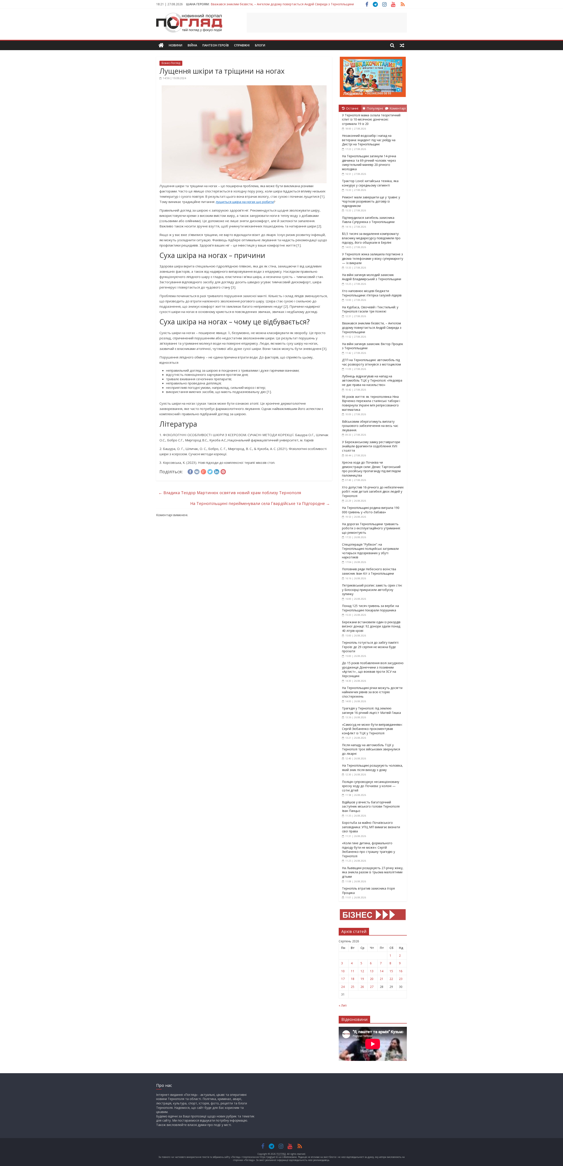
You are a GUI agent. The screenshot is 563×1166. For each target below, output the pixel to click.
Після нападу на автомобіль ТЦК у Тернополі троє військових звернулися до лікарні (371, 749)
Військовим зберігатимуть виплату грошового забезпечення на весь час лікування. (370, 425)
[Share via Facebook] (190, 471)
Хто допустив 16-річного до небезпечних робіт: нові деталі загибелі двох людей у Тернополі (373, 491)
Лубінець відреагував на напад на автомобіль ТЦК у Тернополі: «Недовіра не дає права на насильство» (372, 380)
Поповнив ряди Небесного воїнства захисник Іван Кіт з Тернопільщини (369, 571)
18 (352, 979)
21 (381, 979)
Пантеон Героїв (215, 45)
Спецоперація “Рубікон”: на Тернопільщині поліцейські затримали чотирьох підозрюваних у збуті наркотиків (370, 550)
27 (371, 987)
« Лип (343, 1005)
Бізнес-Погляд (171, 63)
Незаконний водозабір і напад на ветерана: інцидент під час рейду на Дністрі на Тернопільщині (368, 139)
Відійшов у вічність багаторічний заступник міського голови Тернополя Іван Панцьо (371, 806)
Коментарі (397, 108)
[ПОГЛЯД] (161, 45)
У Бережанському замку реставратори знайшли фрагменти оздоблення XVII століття (371, 446)
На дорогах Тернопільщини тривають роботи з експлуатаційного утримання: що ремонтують (371, 528)
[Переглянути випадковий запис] (402, 45)
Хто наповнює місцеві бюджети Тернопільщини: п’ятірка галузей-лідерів (372, 293)
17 (343, 979)
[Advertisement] (327, 23)
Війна (192, 45)
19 (362, 979)
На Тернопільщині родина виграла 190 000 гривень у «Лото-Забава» (370, 510)
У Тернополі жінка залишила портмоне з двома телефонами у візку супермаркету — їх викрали (372, 258)
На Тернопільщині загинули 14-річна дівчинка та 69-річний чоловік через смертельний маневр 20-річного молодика (369, 162)
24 (343, 987)
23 (400, 979)
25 (352, 987)
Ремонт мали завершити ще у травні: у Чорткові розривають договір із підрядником (371, 201)
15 (391, 971)
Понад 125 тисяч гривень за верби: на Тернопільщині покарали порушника (370, 608)
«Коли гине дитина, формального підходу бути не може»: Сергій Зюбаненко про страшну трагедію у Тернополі (368, 849)
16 (400, 971)
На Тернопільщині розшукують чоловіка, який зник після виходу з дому (372, 767)
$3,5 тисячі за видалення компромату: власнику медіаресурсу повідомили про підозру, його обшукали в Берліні (371, 238)
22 (391, 979)
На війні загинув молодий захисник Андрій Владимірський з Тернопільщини (371, 277)
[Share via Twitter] (210, 471)
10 (343, 971)
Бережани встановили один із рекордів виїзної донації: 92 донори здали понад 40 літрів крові (371, 626)
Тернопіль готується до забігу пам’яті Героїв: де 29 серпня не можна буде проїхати (370, 646)
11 (352, 971)
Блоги (260, 45)
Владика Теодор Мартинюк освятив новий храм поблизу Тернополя (229, 492)
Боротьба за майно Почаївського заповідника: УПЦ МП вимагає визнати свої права (371, 827)
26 (362, 987)
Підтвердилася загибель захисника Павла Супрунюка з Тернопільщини (368, 220)
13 (371, 971)
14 (381, 971)
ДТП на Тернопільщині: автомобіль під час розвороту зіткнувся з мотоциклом (371, 362)
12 (362, 971)
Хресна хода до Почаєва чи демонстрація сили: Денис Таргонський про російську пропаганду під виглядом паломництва (371, 468)
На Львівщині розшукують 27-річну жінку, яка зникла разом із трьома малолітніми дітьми (372, 872)
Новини (175, 45)
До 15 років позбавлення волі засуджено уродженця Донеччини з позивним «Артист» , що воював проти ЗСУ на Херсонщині (373, 669)
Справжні (242, 45)
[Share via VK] (196, 471)
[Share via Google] (203, 471)
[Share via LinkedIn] (216, 471)
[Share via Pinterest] (223, 471)
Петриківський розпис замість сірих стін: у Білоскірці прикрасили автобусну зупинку (372, 589)
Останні (352, 108)
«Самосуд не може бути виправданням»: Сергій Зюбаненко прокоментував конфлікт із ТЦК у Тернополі (372, 728)
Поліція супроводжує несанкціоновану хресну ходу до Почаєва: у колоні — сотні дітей (370, 786)
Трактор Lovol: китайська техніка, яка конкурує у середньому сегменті (370, 183)
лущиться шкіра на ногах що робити (245, 201)
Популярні (375, 108)
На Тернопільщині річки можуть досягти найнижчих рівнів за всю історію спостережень (372, 692)
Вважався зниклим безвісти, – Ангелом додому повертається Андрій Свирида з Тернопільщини (282, 4)
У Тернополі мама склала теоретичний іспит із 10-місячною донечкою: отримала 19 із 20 (371, 119)
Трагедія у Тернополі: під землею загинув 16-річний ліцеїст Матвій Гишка (371, 710)
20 (371, 979)
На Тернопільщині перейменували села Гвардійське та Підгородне (260, 503)
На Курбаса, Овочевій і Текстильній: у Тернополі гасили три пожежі (370, 309)
